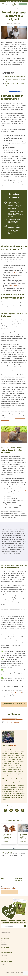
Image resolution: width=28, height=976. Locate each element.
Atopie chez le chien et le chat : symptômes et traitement (8, 836)
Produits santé (4, 944)
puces (15, 272)
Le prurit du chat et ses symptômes (14, 76)
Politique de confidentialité (8, 888)
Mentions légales (15, 972)
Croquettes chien (4, 942)
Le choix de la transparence (7, 958)
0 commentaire (17, 23)
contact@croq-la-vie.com (8, 971)
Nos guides (3, 964)
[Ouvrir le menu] (3, 4)
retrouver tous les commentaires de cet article (14, 704)
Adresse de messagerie (19, 879)
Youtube (17, 971)
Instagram (6, 972)
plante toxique (14, 285)
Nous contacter (22, 3)
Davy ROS (13, 745)
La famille (3, 949)
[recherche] (6, 4)
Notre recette (4, 955)
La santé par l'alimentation (6, 957)
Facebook (23, 971)
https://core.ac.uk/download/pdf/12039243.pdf (12, 722)
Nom (3, 878)
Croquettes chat (4, 940)
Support (23, 972)
